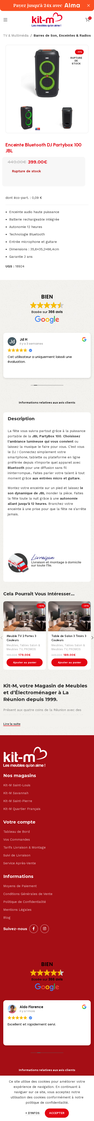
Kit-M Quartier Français (21, 809)
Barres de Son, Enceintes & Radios (62, 35)
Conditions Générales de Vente (27, 894)
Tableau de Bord (16, 832)
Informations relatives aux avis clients (47, 402)
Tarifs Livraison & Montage (24, 847)
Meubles (12, 645)
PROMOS (30, 649)
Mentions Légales (17, 910)
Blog (6, 918)
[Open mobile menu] (5, 19)
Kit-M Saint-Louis (16, 785)
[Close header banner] (88, 5)
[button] (25, 662)
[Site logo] (47, 19)
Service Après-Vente (19, 863)
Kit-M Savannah (15, 793)
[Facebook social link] (33, 928)
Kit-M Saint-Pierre (17, 801)
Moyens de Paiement (20, 886)
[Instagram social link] (44, 928)
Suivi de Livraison (16, 855)
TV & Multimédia (16, 35)
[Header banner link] (40, 5)
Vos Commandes (16, 840)
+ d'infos (32, 1113)
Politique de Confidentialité (24, 902)
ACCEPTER (56, 1113)
